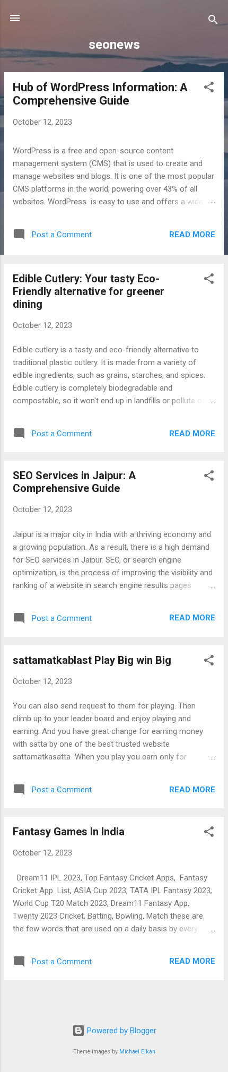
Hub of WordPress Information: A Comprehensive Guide (100, 94)
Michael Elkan (137, 1051)
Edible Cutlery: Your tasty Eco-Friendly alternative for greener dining (88, 291)
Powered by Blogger (120, 1030)
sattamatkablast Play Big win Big (92, 660)
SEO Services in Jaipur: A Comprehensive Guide (74, 482)
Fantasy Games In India (69, 831)
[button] (209, 89)
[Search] (213, 21)
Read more (192, 234)
